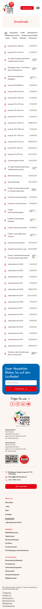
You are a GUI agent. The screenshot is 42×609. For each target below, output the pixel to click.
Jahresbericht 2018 (22, 302)
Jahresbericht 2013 (22, 333)
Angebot (8, 529)
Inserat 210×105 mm (22, 123)
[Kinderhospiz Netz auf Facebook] (12, 404)
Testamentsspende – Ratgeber (21, 77)
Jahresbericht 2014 (22, 327)
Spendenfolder (22, 182)
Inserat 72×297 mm (22, 154)
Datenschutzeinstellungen (10, 589)
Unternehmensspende (13, 567)
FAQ (7, 510)
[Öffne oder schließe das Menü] (38, 8)
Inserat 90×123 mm (22, 148)
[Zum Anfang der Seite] (38, 596)
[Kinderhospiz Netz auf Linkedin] (23, 404)
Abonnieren (19, 389)
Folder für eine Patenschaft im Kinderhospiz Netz (22, 189)
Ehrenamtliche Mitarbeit (14, 560)
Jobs (7, 506)
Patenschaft (9, 571)
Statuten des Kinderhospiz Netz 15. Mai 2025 (22, 353)
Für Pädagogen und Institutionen (17, 550)
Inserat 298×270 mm (22, 91)
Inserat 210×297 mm (22, 52)
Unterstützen (10, 557)
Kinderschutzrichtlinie (22, 243)
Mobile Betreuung (11, 532)
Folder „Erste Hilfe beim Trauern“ (21, 235)
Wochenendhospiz (12, 540)
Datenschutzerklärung (30, 587)
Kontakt (8, 514)
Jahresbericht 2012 (22, 339)
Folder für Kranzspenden (22, 197)
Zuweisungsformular (22, 160)
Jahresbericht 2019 (22, 295)
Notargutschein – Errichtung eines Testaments (22, 68)
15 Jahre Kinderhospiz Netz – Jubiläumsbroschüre (22, 168)
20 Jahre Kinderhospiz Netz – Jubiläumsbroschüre (22, 59)
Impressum (18, 587)
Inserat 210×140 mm (22, 117)
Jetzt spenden (27, 8)
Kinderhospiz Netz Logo (22, 249)
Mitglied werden (11, 578)
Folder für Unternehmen (22, 203)
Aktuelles (9, 502)
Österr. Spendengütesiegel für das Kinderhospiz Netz (21, 256)
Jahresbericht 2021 (22, 283)
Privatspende (10, 564)
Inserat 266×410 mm (22, 98)
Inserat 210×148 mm (22, 46)
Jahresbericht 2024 (22, 264)
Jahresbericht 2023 (22, 270)
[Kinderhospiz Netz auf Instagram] (18, 404)
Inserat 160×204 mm (22, 129)
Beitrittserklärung (22, 176)
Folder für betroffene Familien (21, 220)
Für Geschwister (11, 547)
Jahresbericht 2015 (22, 321)
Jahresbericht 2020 (22, 289)
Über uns (9, 498)
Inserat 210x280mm (22, 85)
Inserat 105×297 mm (22, 142)
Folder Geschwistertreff (22, 228)
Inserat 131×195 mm (22, 135)
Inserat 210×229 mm (22, 110)
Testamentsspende (12, 575)
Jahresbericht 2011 (22, 346)
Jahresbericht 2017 (22, 308)
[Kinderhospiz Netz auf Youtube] (28, 404)
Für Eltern (8, 543)
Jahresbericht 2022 (22, 277)
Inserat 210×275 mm (22, 104)
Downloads (9, 518)
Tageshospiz (9, 536)
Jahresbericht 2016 (22, 314)
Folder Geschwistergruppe (21, 211)
